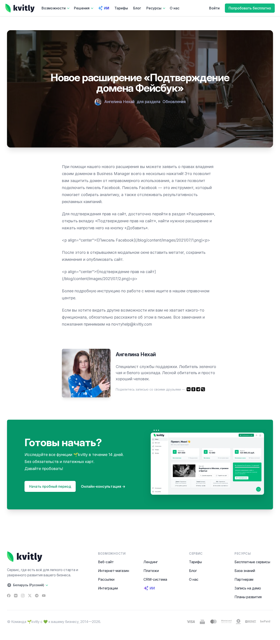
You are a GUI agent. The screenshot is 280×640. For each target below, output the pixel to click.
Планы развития (248, 597)
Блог (137, 8)
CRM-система (155, 579)
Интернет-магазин (113, 570)
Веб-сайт (106, 562)
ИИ (106, 8)
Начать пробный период (50, 486)
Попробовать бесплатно (250, 8)
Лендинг (151, 562)
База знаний (244, 570)
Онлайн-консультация (103, 486)
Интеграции (108, 588)
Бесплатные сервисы (252, 562)
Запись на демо (247, 588)
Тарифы (121, 8)
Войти (214, 8)
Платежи (151, 570)
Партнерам (243, 579)
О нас (174, 8)
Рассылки (106, 579)
